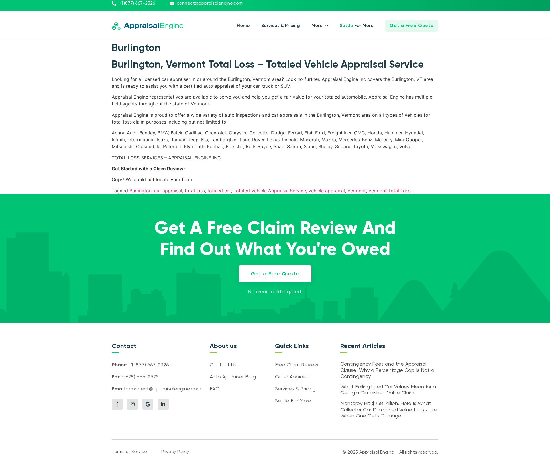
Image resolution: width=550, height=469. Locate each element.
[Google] (147, 404)
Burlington (140, 191)
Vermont (356, 191)
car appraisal (168, 191)
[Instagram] (132, 404)
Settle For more (357, 26)
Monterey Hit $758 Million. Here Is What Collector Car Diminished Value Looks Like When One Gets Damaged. (388, 410)
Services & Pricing (280, 26)
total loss (195, 191)
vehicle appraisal (327, 191)
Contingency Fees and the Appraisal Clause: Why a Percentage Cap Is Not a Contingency (387, 370)
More (317, 26)
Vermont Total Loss (389, 191)
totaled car (219, 191)
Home (243, 26)
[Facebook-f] (117, 404)
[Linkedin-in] (163, 404)
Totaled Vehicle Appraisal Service (269, 191)
